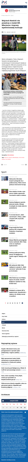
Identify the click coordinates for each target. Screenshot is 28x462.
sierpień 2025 (14, 401)
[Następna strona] (22, 303)
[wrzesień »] (25, 400)
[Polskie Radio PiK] (4, 2)
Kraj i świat (4, 316)
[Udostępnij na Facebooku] (3, 32)
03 (24, 407)
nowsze (22, 164)
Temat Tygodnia (5, 333)
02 (21, 407)
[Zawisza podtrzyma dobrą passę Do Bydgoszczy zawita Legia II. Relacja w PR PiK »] (4, 254)
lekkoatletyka (10, 155)
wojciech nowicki (8, 157)
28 (3, 407)
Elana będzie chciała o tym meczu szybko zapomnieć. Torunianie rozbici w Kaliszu (17, 193)
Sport (12, 15)
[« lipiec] (3, 400)
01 (17, 407)
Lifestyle (4, 325)
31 (14, 407)
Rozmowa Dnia (5, 330)
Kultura (3, 319)
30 (10, 407)
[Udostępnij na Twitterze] (5, 32)
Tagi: (3, 157)
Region (3, 313)
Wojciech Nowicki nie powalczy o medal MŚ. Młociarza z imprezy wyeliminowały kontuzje (12, 24)
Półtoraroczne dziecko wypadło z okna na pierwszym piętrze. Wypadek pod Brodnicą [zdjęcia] (13, 385)
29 (6, 407)
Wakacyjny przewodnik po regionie (10, 336)
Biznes (3, 328)
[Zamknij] (25, 412)
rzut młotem (8, 159)
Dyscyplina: (4, 155)
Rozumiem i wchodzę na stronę (8, 460)
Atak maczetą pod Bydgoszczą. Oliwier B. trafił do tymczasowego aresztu (13, 370)
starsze (5, 164)
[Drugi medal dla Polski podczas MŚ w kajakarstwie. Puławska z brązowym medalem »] (4, 229)
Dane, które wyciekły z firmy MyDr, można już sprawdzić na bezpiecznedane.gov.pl (11, 377)
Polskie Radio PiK (5, 15)
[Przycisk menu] (26, 2)
